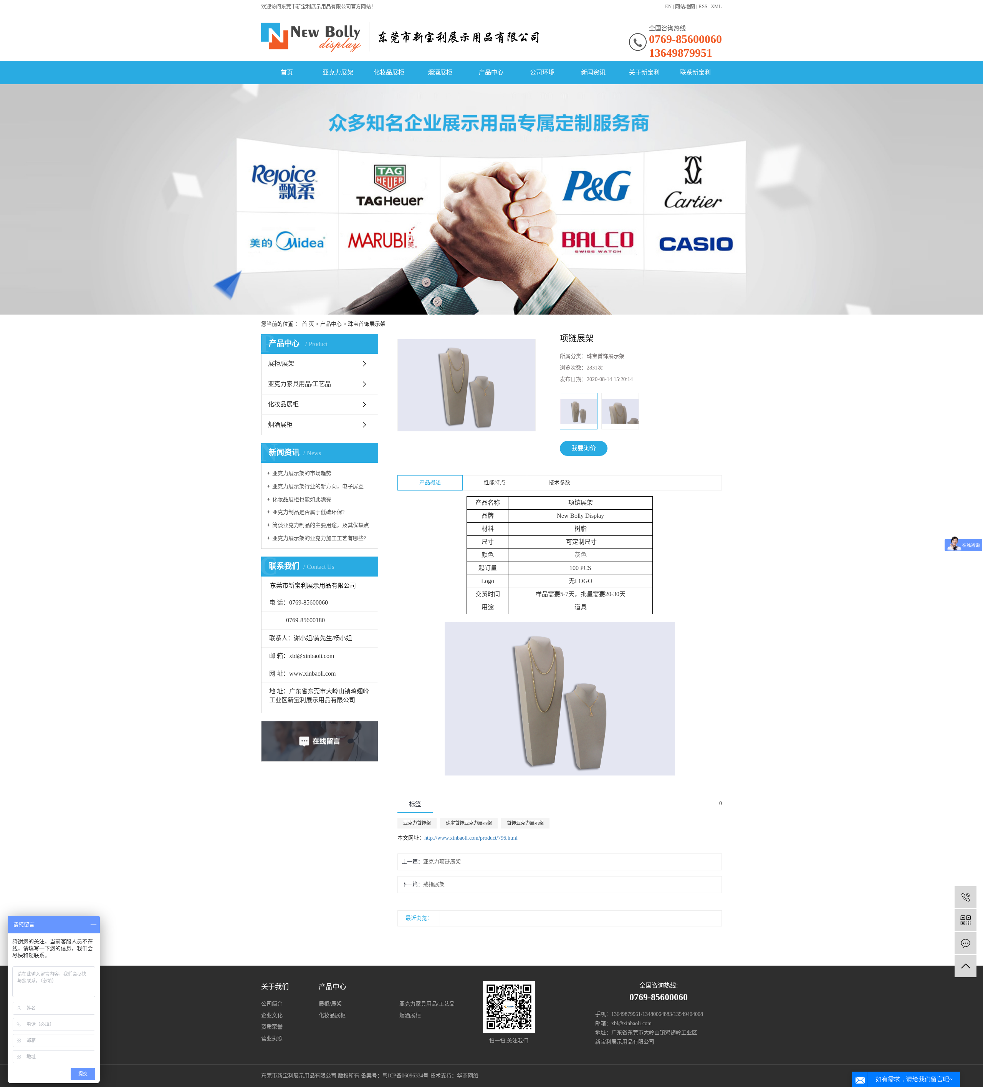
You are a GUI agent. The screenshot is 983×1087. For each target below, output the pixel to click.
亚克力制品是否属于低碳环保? (308, 512)
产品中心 (491, 72)
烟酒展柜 (440, 72)
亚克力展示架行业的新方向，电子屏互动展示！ (322, 486)
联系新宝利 (695, 72)
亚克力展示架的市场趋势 (301, 473)
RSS (702, 6)
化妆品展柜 (389, 72)
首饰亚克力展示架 (525, 823)
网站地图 (685, 6)
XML (716, 6)
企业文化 (272, 1015)
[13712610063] (965, 897)
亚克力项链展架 (442, 862)
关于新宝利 (644, 72)
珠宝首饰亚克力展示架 (469, 823)
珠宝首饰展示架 (367, 324)
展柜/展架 (281, 363)
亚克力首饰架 (417, 823)
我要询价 (583, 448)
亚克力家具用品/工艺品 (299, 384)
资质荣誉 (272, 1027)
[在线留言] (965, 943)
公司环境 (542, 72)
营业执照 (272, 1038)
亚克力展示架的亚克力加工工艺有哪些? (319, 538)
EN (668, 6)
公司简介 (272, 1004)
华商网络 (467, 1076)
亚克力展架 (338, 72)
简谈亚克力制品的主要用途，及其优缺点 (320, 525)
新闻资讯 (593, 72)
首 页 (308, 324)
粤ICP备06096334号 (405, 1076)
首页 (287, 72)
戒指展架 (434, 884)
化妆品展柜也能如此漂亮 (301, 499)
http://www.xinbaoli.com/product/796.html (471, 838)
